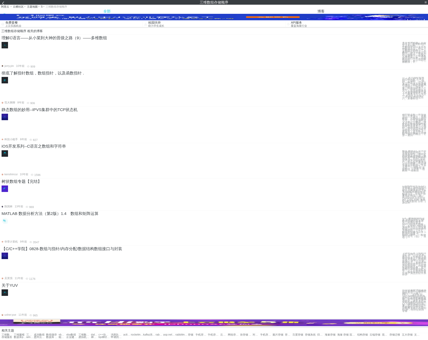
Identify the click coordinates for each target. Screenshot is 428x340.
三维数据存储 (8, 335)
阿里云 (5, 6)
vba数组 (71, 335)
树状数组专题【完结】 (22, 181)
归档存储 (321, 335)
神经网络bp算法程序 (95, 337)
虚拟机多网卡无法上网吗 (84, 337)
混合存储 (385, 335)
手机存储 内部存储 (214, 335)
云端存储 (375, 335)
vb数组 (62, 335)
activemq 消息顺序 (127, 335)
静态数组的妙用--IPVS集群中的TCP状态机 (40, 109)
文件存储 (418, 335)
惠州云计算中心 (40, 337)
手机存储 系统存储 (201, 335)
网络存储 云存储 (234, 335)
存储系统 (310, 335)
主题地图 (32, 6)
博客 (321, 11)
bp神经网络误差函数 (105, 337)
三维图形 (30, 335)
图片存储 (278, 335)
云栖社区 (18, 6)
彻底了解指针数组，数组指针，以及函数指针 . (43, 73)
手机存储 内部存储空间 (266, 335)
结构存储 (362, 335)
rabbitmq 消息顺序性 (181, 335)
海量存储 (330, 335)
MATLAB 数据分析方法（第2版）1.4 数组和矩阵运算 (50, 213)
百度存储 (297, 335)
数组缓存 (51, 335)
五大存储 (407, 335)
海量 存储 (343, 335)
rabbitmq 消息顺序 (159, 335)
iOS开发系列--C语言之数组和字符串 (34, 146)
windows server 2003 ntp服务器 (30, 337)
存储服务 (7, 337)
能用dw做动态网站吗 (62, 337)
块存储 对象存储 (246, 335)
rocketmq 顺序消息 (137, 335)
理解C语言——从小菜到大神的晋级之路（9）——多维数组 (54, 38)
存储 (190, 335)
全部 (107, 11)
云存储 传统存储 (224, 335)
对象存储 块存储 (256, 335)
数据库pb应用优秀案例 (20, 337)
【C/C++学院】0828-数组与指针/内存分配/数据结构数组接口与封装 (62, 249)
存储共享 (288, 335)
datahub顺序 (95, 335)
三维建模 (19, 335)
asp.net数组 (169, 335)
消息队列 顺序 (117, 335)
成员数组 (39, 335)
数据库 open (52, 337)
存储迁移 (394, 335)
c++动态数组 (105, 335)
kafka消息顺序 (149, 335)
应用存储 (353, 335)
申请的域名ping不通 (117, 337)
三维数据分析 (84, 335)
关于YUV (10, 285)
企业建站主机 (72, 337)
